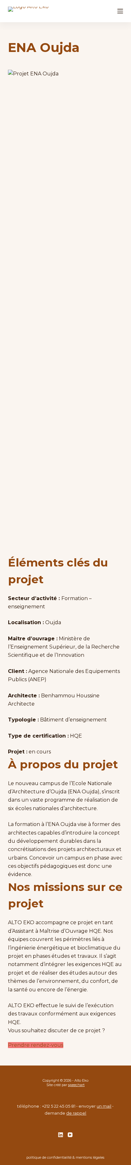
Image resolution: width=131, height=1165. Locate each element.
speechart (76, 1085)
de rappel (76, 1113)
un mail (104, 1106)
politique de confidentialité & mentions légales (65, 1157)
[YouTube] (70, 1134)
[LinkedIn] (60, 1134)
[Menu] (120, 11)
